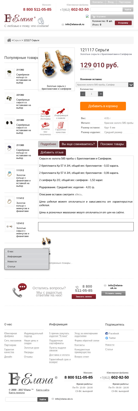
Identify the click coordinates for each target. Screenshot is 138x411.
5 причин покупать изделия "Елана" (59, 334)
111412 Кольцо (21, 198)
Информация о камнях (61, 116)
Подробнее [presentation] (48, 144)
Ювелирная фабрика (10, 334)
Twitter (112, 338)
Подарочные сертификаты (56, 342)
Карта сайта (42, 390)
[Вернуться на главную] (9, 40)
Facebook (114, 333)
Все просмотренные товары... (55, 263)
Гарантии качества (60, 131)
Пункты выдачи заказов (57, 349)
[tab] (48, 144)
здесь (78, 194)
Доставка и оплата (59, 355)
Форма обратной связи (87, 340)
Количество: (87, 89)
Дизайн (8, 356)
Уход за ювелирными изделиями (86, 334)
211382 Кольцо (21, 70)
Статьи (11, 266)
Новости (12, 261)
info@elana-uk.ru (74, 24)
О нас (10, 251)
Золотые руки (31, 347)
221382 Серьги (20, 95)
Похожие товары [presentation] (112, 144)
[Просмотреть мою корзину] (124, 23)
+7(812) (74, 9)
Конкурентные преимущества (83, 351)
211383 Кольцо (21, 145)
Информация (15, 256)
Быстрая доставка (45, 117)
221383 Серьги (20, 120)
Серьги (17, 40)
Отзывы (28, 356)
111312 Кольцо (21, 171)
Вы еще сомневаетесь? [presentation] (78, 144)
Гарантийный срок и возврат (60, 360)
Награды (28, 352)
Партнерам (125, 2)
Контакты (98, 2)
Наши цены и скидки (31, 342)
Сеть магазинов (12, 340)
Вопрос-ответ (82, 356)
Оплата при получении (45, 131)
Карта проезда (17, 392)
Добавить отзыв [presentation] (52, 152)
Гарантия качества (9, 351)
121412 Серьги (20, 224)
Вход (111, 2)
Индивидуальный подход (33, 334)
